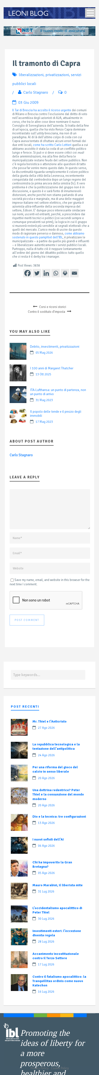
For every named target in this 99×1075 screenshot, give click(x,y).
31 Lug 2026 (46, 891)
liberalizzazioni (31, 74)
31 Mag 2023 (44, 400)
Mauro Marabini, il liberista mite (57, 885)
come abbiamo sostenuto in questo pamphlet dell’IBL (48, 235)
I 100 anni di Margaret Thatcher (51, 368)
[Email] (74, 273)
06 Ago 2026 (46, 846)
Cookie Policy (60, 1068)
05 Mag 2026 (44, 353)
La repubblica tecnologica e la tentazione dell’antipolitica (56, 746)
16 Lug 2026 (46, 992)
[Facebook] (27, 273)
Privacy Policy (40, 1068)
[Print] (65, 273)
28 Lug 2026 (46, 942)
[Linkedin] (46, 273)
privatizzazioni (57, 74)
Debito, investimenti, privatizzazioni (54, 347)
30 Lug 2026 (46, 919)
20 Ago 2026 (46, 778)
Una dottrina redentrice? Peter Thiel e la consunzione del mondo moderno (58, 794)
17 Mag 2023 (44, 422)
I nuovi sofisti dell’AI (48, 839)
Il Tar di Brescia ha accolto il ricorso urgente (41, 110)
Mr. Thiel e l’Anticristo (49, 721)
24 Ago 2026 (46, 755)
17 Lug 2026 (46, 964)
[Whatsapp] (55, 273)
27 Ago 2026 (46, 728)
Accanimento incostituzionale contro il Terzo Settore (55, 956)
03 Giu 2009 (28, 102)
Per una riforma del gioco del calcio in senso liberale (55, 769)
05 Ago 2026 (46, 873)
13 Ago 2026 (46, 823)
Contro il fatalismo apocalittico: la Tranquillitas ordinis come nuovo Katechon (59, 981)
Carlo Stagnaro (35, 92)
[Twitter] (37, 273)
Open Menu (90, 13)
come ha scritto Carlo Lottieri (52, 145)
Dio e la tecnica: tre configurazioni (59, 816)
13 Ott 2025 (43, 374)
